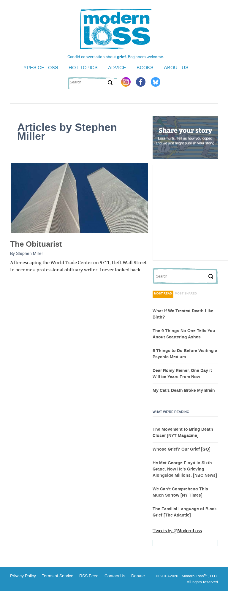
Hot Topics (83, 67)
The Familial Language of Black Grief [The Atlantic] (185, 512)
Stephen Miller (29, 253)
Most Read (163, 293)
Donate (138, 576)
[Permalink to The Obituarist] (79, 198)
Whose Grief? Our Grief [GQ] (181, 449)
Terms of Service (57, 576)
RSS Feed (89, 576)
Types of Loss (39, 67)
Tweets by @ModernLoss (177, 530)
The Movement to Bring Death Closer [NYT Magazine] (183, 433)
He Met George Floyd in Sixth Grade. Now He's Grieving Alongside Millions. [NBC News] (185, 469)
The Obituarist (36, 244)
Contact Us (114, 576)
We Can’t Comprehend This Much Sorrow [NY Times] (180, 492)
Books (145, 67)
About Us (176, 67)
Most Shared (186, 293)
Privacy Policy (23, 576)
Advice (117, 67)
